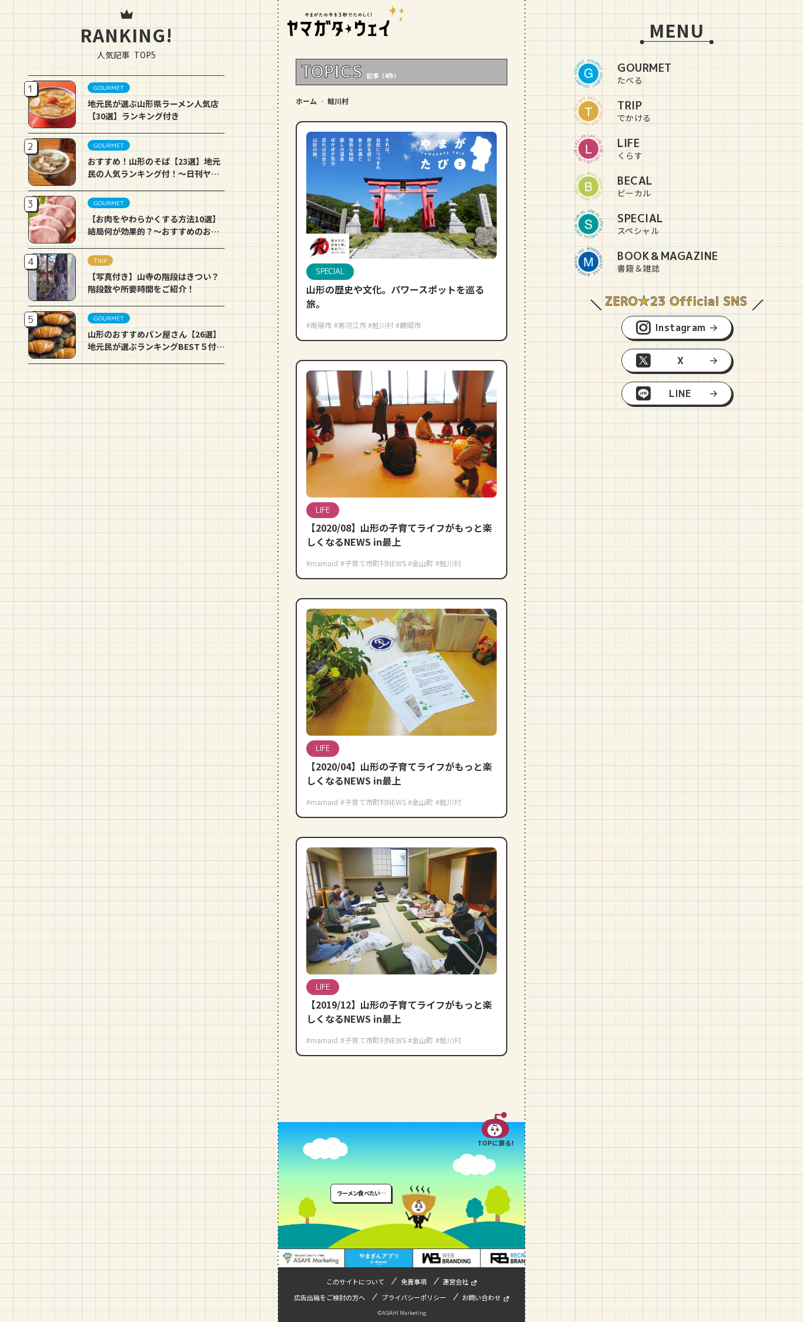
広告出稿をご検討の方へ (329, 1297)
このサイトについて (355, 1281)
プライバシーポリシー (414, 1297)
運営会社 (456, 1281)
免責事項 (414, 1281)
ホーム (306, 101)
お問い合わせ (481, 1297)
